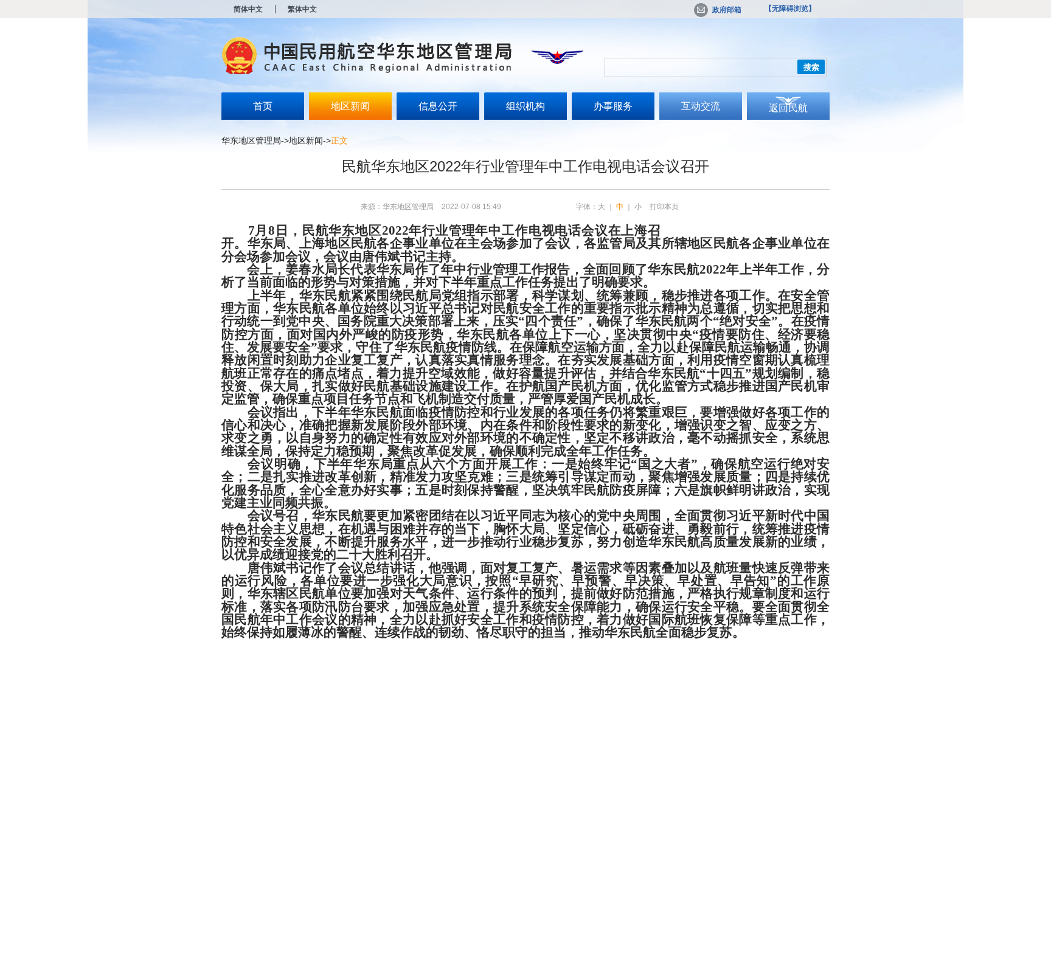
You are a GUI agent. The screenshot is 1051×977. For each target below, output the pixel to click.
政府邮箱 (726, 9)
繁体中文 (302, 9)
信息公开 (437, 106)
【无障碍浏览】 (790, 8)
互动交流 (700, 106)
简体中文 (248, 9)
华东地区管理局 (251, 140)
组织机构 (525, 106)
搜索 (811, 67)
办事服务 (613, 106)
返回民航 (788, 108)
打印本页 (664, 206)
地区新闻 (350, 106)
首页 (262, 106)
